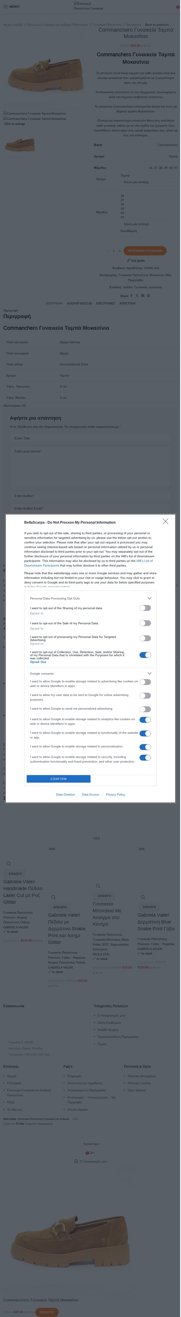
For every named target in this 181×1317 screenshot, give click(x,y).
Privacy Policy (115, 794)
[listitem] (90, 598)
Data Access (90, 794)
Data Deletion (65, 794)
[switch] (145, 608)
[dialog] (90, 658)
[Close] (167, 523)
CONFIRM (59, 779)
